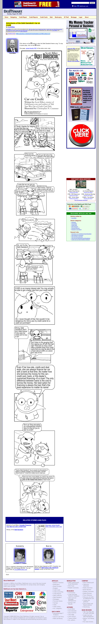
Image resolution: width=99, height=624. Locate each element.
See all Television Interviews (81, 200)
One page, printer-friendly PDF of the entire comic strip (54, 525)
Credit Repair (23, 17)
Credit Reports (33, 17)
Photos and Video (74, 192)
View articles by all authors (77, 235)
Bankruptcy (58, 17)
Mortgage (74, 17)
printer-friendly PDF (31, 48)
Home (6, 17)
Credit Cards (44, 17)
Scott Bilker (11, 27)
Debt (51, 17)
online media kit (23, 31)
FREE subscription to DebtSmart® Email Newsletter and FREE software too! (33, 33)
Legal (80, 17)
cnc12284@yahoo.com (20, 569)
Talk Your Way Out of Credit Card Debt (37, 29)
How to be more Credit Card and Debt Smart (18, 30)
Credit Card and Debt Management (54, 29)
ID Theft (66, 17)
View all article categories (77, 236)
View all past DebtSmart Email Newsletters (80, 238)
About (86, 17)
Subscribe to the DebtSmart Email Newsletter (81, 233)
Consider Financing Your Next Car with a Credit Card (18, 525)
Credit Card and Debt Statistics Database (80, 239)
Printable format (11, 33)
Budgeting (14, 17)
